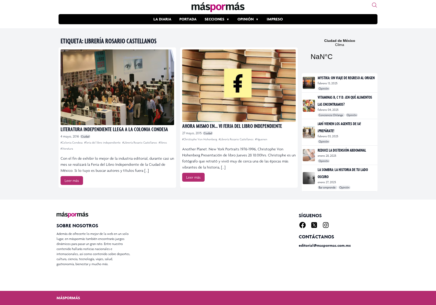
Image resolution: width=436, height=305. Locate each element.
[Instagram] (326, 225)
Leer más (72, 180)
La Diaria (162, 19)
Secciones (214, 19)
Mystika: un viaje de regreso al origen (346, 77)
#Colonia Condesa (72, 142)
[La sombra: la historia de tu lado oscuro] (309, 178)
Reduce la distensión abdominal (342, 150)
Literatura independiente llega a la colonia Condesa (114, 129)
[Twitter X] (314, 225)
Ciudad (85, 136)
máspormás (68, 297)
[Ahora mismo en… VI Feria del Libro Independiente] (239, 85)
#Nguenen (261, 139)
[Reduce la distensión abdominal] (309, 155)
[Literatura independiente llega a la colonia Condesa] (117, 87)
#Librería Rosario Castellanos (140, 142)
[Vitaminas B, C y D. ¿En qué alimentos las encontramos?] (309, 106)
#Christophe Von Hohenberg (200, 139)
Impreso (275, 19)
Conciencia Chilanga (331, 115)
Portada (188, 19)
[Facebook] (302, 225)
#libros (163, 142)
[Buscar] (374, 5)
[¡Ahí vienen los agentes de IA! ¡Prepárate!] (309, 132)
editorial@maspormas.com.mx (325, 245)
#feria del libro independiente (102, 142)
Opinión (245, 19)
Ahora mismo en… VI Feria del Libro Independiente (232, 125)
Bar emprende (327, 187)
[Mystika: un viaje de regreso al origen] (309, 83)
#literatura (67, 148)
